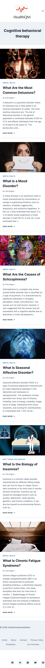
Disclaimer (10, 644)
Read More (9, 133)
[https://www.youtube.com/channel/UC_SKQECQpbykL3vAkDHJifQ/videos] (35, 663)
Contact (23, 640)
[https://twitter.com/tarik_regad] (20, 663)
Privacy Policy (37, 640)
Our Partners (33, 644)
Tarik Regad (9, 98)
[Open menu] (43, 11)
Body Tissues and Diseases (14, 459)
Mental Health (9, 83)
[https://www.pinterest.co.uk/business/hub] (43, 663)
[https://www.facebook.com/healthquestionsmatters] (12, 663)
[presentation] (22, 64)
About (13, 640)
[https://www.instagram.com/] (28, 663)
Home (4, 640)
